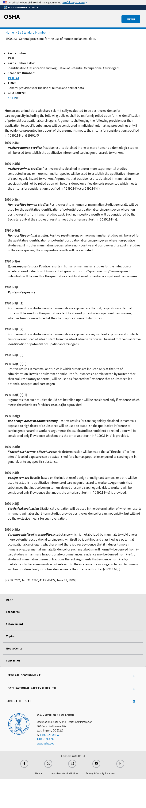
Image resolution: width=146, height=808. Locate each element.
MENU (131, 19)
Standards (13, 612)
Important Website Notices (64, 773)
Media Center (15, 648)
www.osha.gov (45, 743)
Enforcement (14, 624)
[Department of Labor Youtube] (96, 764)
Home (10, 32)
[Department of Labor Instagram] (72, 764)
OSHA (12, 17)
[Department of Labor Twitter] (48, 764)
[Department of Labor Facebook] (24, 764)
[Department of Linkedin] (120, 764)
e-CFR (12, 98)
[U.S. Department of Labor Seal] (18, 723)
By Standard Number (32, 32)
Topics (10, 636)
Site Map (39, 773)
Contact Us (13, 660)
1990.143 (13, 78)
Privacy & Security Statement (100, 773)
